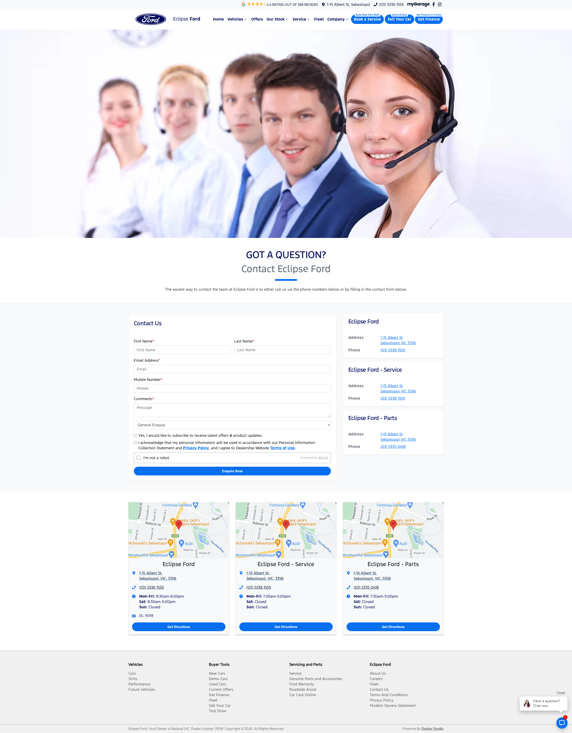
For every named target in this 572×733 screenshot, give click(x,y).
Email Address (147, 360)
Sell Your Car (399, 19)
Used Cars (217, 684)
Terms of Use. (283, 447)
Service (299, 19)
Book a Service (367, 19)
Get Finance (429, 19)
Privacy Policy (196, 447)
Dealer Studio (433, 729)
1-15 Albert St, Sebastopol (348, 4)
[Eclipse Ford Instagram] (440, 4)
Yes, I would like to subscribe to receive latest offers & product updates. (200, 435)
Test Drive (217, 710)
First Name (144, 341)
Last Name (244, 341)
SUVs (132, 678)
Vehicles (235, 19)
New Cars (217, 673)
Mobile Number (148, 379)
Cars (132, 673)
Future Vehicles (141, 689)
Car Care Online (302, 694)
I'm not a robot (156, 457)
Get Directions (178, 627)
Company (336, 19)
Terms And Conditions (389, 694)
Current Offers (221, 689)
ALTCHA (323, 458)
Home (218, 19)
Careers (376, 678)
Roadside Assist (302, 689)
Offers (257, 19)
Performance (139, 684)
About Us (378, 673)
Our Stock (276, 19)
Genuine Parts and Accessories (315, 678)
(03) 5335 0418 (393, 446)
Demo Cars (218, 678)
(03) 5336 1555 (391, 4)
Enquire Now (232, 471)
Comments (144, 398)
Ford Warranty (301, 684)
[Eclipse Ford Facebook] (434, 4)
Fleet (319, 19)
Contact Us (379, 689)
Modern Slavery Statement (393, 705)
